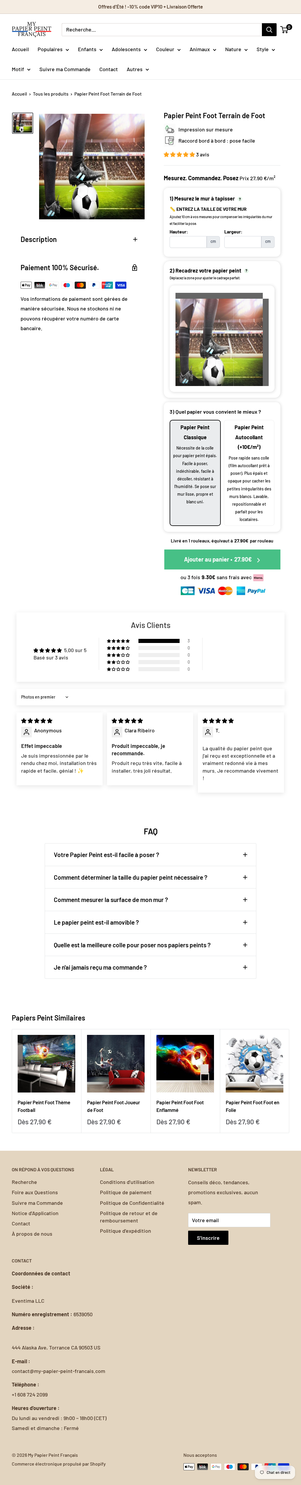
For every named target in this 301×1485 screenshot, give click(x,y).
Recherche (24, 1182)
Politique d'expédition (125, 1230)
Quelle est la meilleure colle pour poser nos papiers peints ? (132, 944)
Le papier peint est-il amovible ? (96, 922)
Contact (108, 69)
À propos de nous (32, 1233)
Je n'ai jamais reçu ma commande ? (100, 967)
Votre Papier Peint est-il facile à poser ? (106, 854)
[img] (36, 720)
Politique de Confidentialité (132, 1203)
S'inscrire (208, 1238)
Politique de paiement (126, 1192)
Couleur (165, 49)
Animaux (200, 49)
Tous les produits (50, 93)
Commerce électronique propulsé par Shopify (59, 1463)
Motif (18, 69)
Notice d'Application (35, 1213)
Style (263, 49)
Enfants (87, 49)
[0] (284, 29)
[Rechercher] (269, 29)
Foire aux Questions (35, 1192)
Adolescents (126, 49)
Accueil (20, 49)
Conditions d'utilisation (127, 1182)
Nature (233, 49)
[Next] (289, 1081)
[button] (180, 154)
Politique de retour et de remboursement (129, 1217)
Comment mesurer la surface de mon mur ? (111, 899)
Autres (135, 69)
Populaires (50, 49)
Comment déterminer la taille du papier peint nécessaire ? (131, 877)
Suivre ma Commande (65, 69)
